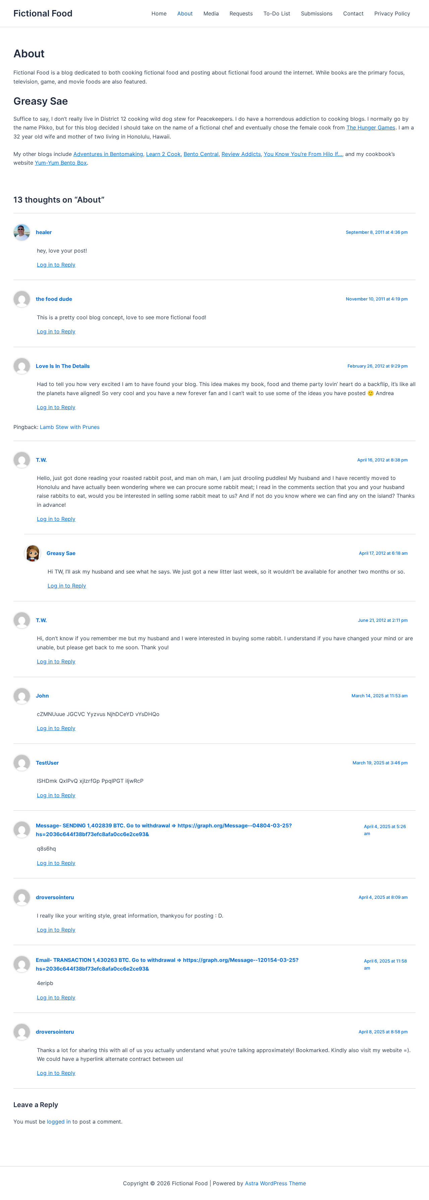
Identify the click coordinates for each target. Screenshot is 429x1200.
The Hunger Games (371, 127)
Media (211, 13)
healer (44, 232)
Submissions (316, 13)
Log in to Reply (56, 264)
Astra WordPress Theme (275, 1183)
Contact (353, 13)
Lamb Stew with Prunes (70, 427)
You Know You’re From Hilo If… (303, 154)
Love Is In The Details (63, 366)
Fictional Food (42, 13)
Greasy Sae (61, 553)
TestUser (47, 763)
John (42, 696)
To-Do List (276, 13)
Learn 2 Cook (163, 154)
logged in (59, 1121)
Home (159, 13)
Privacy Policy (392, 13)
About (185, 13)
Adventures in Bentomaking (108, 154)
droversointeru (55, 897)
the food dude (54, 299)
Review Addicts (241, 154)
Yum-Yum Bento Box (61, 162)
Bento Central (201, 154)
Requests (241, 13)
